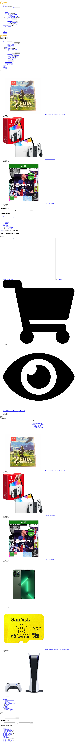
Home (4, 215)
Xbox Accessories (6, 741)
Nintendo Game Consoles (7, 730)
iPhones (6, 218)
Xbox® (6, 223)
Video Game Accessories (9, 217)
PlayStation (7, 222)
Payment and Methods (9, 227)
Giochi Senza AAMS (37, 425)
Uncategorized (5, 737)
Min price (2, 210)
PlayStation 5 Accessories (7, 733)
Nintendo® (5, 732)
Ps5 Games (5, 736)
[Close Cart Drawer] (1, 417)
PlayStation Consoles (7, 734)
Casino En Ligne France (37, 426)
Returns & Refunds (8, 226)
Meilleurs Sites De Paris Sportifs (37, 424)
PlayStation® (5, 735)
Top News (5, 224)
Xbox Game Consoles (7, 742)
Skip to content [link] (3, 0)
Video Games (7, 219)
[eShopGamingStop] (5, 3)
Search (1, 712)
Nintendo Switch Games (7, 731)
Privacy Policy (5, 225)
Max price (17, 210)
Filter (32, 210)
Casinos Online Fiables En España (37, 427)
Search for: (2, 717)
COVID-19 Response (9, 228)
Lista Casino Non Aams (37, 423)
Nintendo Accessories (7, 729)
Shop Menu (5, 216)
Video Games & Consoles (10, 220)
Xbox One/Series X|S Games (8, 743)
